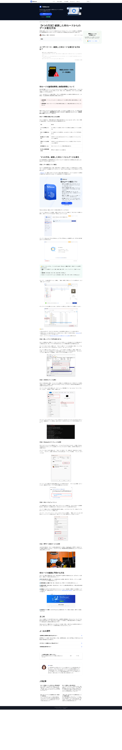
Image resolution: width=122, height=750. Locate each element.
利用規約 (64, 708)
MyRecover (41, 21)
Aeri (45, 35)
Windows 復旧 (59, 1)
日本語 (88, 1)
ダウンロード (72, 1)
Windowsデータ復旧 (45, 21)
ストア (54, 1)
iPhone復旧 (66, 1)
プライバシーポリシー (59, 708)
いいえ (77, 655)
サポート (78, 1)
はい (71, 655)
